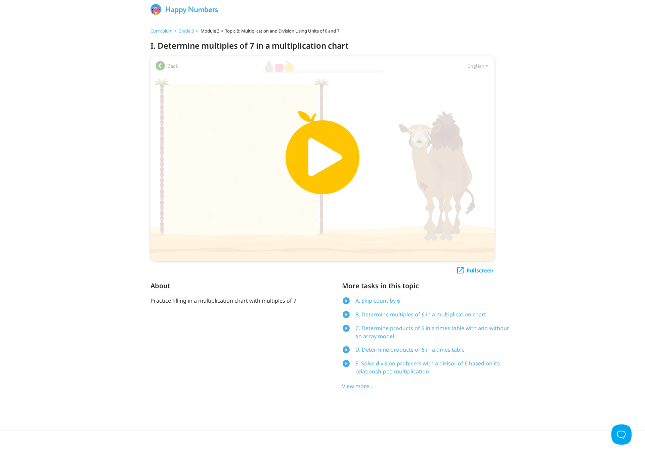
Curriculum (161, 31)
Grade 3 (186, 31)
